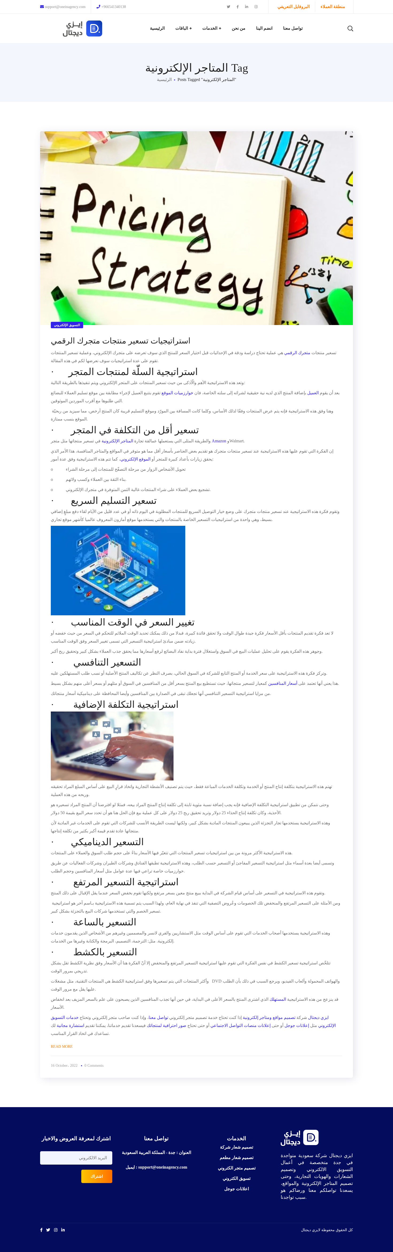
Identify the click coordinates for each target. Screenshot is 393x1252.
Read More (62, 1047)
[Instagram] (55, 1230)
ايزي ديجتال (318, 1017)
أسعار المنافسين (283, 683)
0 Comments (93, 1066)
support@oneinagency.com (65, 7)
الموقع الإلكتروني (136, 459)
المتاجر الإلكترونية (118, 441)
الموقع (167, 393)
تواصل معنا (158, 1017)
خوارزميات (183, 393)
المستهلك (277, 999)
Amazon (219, 441)
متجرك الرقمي (297, 352)
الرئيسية (164, 79)
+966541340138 (113, 7)
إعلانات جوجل (297, 1025)
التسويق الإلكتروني (67, 325)
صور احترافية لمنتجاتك (166, 1025)
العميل (313, 393)
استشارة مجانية (70, 1025)
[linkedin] (63, 1230)
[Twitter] (48, 1230)
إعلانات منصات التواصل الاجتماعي (240, 1025)
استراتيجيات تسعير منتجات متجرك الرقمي (120, 340)
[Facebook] (41, 1230)
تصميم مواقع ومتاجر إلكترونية (269, 1017)
